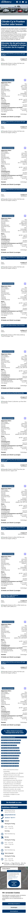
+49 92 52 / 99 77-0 (10, 817)
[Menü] (26, 2)
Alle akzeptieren (14, 911)
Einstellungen (14, 907)
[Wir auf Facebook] (17, 2)
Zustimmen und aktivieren (14, 883)
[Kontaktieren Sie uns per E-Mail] (23, 2)
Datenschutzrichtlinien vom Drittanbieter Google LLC (13, 877)
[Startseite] (6, 1)
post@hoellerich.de (10, 814)
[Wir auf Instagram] (20, 2)
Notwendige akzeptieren (14, 903)
